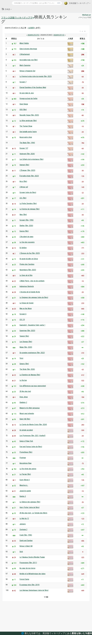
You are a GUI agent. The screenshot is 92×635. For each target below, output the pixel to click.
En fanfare (23, 248)
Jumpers (23, 524)
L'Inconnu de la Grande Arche (30, 292)
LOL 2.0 (22, 319)
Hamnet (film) (24, 165)
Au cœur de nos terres (27, 568)
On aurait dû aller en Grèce (29, 259)
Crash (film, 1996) (26, 535)
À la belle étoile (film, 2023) (29, 176)
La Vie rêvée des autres (28, 469)
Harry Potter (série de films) (29, 507)
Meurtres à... (24, 485)
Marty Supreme (25, 65)
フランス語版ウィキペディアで (17, 17)
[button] (80, 31)
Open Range (24, 104)
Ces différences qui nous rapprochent (33, 386)
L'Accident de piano (26, 237)
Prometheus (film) (26, 452)
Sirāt (21, 552)
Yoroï (21, 358)
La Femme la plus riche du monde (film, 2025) (36, 76)
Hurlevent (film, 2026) (27, 154)
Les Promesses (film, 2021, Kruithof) (32, 435)
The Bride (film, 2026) (27, 369)
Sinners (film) (24, 364)
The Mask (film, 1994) (27, 143)
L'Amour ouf (24, 187)
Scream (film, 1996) (27, 220)
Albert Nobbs (24, 43)
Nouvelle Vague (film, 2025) (29, 115)
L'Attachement (25, 54)
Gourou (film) (24, 231)
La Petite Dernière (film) (28, 203)
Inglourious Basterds (27, 286)
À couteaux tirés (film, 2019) (29, 585)
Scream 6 (23, 314)
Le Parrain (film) (25, 474)
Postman (23, 458)
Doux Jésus (24, 397)
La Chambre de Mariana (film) (30, 375)
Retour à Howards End (27, 71)
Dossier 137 (24, 148)
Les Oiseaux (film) (26, 342)
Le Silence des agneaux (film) (30, 502)
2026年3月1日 (59, 35)
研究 (58, 3)
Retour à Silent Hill (26, 546)
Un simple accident (26, 430)
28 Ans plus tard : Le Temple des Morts (33, 513)
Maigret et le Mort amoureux (30, 408)
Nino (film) (23, 214)
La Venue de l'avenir (27, 303)
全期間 (31, 28)
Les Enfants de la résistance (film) (31, 159)
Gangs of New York (26, 441)
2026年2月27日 (33, 35)
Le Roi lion (23, 380)
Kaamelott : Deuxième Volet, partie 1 (32, 325)
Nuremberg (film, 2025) (28, 270)
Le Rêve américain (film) (28, 121)
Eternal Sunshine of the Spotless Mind (33, 87)
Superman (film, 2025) (27, 331)
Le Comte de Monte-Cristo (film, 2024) (33, 424)
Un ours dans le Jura (27, 93)
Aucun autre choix (26, 137)
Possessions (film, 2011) (28, 563)
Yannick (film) (24, 336)
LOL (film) (23, 198)
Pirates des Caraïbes (27, 264)
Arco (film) (23, 181)
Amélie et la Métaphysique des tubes (32, 574)
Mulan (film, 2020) (26, 347)
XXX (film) (23, 109)
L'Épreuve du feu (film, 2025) (30, 253)
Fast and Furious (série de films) (31, 447)
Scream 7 (23, 82)
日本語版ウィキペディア (79, 3)
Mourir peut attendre (27, 413)
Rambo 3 (23, 496)
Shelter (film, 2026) (26, 226)
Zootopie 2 (23, 529)
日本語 (7, 9)
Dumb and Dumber (26, 540)
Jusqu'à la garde (25, 491)
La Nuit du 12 (24, 518)
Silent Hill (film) (25, 419)
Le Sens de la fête (26, 275)
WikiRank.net (86, 15)
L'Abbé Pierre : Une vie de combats (32, 281)
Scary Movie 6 (25, 480)
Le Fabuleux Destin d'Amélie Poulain (32, 557)
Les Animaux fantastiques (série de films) (34, 590)
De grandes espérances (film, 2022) (32, 353)
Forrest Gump (24, 579)
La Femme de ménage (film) (29, 209)
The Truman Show (26, 126)
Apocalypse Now (25, 463)
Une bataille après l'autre (28, 132)
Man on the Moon (26, 308)
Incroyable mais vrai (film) (29, 60)
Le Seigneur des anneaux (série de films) (34, 297)
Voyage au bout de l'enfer (28, 98)
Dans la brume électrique (28, 49)
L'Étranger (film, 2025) (27, 170)
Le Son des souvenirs (27, 242)
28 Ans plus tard (25, 391)
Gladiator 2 (23, 402)
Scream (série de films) (28, 192)
